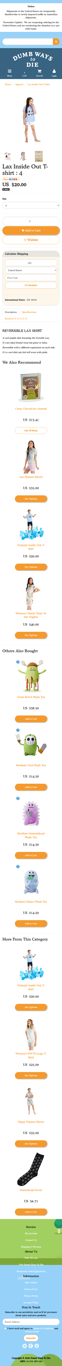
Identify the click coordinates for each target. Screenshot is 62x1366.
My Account (31, 1233)
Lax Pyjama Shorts (31, 476)
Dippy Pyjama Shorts (31, 1121)
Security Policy (31, 1302)
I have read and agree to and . (32, 1330)
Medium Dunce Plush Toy (31, 901)
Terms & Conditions (43, 1328)
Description (11, 312)
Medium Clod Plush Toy (31, 765)
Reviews (9, 318)
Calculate (32, 285)
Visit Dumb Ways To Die (31, 1264)
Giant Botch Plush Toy (31, 697)
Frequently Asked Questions (31, 1271)
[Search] (56, 41)
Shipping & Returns (31, 1246)
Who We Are (31, 1257)
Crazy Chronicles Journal (31, 408)
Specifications (29, 312)
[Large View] (7, 156)
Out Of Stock (31, 430)
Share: (6, 179)
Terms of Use (31, 1289)
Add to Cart (32, 230)
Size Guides (31, 1282)
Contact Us (31, 1240)
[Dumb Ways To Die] (32, 59)
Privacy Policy (31, 1295)
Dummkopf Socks (31, 1190)
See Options (31, 498)
